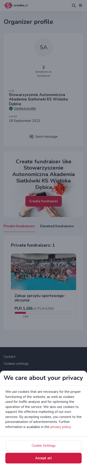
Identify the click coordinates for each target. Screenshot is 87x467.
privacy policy (60, 427)
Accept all (43, 458)
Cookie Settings (44, 445)
